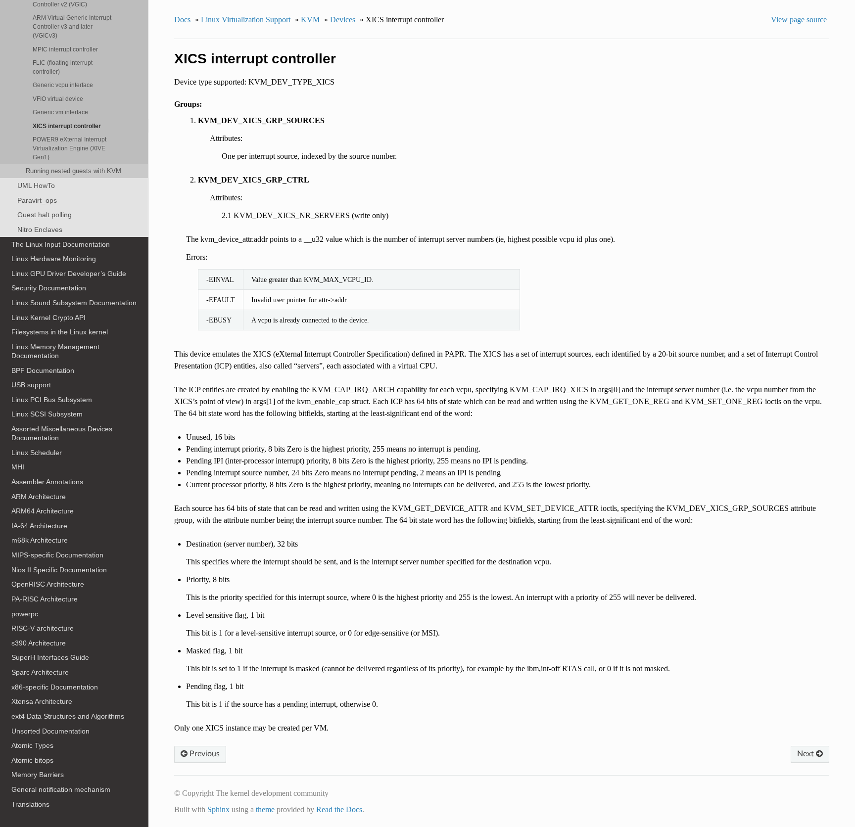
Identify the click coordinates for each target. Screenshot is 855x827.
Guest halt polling (44, 215)
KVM (310, 19)
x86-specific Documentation (54, 687)
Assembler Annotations (47, 482)
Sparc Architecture (40, 672)
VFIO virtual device (58, 98)
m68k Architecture (39, 540)
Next (806, 754)
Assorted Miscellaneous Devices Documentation (61, 433)
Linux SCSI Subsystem (47, 414)
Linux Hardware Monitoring (53, 259)
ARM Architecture (38, 497)
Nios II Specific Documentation (59, 570)
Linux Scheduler (36, 453)
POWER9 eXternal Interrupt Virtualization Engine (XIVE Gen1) (69, 148)
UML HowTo (36, 185)
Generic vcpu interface (63, 85)
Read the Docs (339, 809)
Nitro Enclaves (39, 229)
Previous (204, 754)
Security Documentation (48, 288)
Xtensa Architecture (41, 701)
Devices (342, 19)
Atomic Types (32, 745)
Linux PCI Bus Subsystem (51, 400)
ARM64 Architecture (42, 511)
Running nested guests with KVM (73, 171)
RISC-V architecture (42, 628)
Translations (30, 804)
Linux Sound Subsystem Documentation (74, 303)
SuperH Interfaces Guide (50, 657)
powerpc (24, 614)
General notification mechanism (60, 789)
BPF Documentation (42, 370)
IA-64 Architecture (39, 526)
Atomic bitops (32, 760)
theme (265, 809)
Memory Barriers (37, 775)
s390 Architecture (38, 643)
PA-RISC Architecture (44, 599)
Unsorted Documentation (50, 731)
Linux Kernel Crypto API (48, 318)
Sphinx (218, 809)
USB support (31, 385)
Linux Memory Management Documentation (55, 351)
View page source (799, 19)
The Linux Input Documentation (60, 244)
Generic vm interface (60, 112)
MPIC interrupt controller (65, 49)
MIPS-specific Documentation (57, 555)
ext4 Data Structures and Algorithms (67, 716)
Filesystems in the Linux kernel (59, 332)
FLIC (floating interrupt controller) (63, 67)
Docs (182, 19)
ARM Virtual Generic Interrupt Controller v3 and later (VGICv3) (72, 26)
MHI (17, 467)
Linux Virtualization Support (245, 19)
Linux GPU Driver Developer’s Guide (68, 273)
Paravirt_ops (37, 200)
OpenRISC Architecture (47, 584)
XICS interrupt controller (67, 126)
